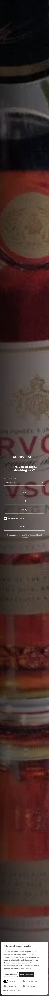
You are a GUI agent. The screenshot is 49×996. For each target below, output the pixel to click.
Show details (26, 969)
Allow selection (11, 974)
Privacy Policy (29, 535)
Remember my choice (16, 518)
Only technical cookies (12, 991)
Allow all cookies (26, 974)
